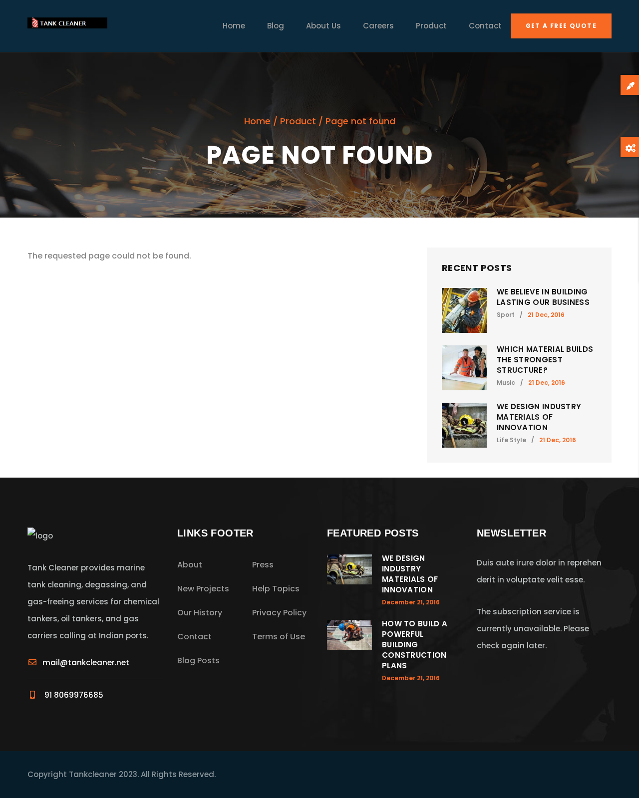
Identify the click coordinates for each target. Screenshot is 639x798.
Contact (485, 25)
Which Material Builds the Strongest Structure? (545, 359)
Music (506, 382)
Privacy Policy (279, 612)
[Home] (67, 26)
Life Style (511, 440)
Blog (275, 25)
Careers (378, 25)
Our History (199, 612)
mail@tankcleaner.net (85, 662)
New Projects (203, 588)
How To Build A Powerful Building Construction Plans (414, 644)
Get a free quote (561, 25)
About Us (323, 25)
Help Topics (276, 588)
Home (234, 25)
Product (431, 25)
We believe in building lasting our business (543, 296)
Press (263, 564)
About (189, 564)
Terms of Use (278, 636)
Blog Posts (198, 660)
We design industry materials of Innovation (539, 417)
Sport (506, 314)
